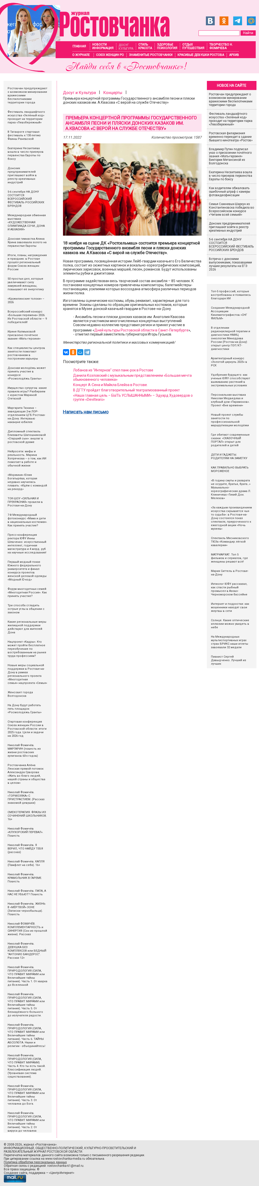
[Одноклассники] (73, 352)
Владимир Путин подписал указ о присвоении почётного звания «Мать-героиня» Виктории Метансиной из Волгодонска (230, 156)
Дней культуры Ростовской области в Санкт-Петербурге (141, 330)
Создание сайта (15, 1173)
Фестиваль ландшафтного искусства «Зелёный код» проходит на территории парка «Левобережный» (230, 119)
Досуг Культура (126, 46)
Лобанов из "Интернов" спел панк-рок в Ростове (113, 370)
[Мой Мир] (80, 352)
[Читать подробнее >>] (85, 70)
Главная (79, 46)
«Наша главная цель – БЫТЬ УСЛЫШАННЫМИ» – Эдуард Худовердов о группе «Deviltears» (133, 397)
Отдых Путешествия (193, 46)
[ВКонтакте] (66, 352)
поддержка (37, 1173)
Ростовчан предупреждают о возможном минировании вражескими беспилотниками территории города (230, 100)
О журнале (81, 55)
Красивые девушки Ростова (201, 55)
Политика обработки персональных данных (35, 1162)
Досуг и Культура (79, 92)
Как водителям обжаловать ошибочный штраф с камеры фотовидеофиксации (229, 191)
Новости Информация (103, 46)
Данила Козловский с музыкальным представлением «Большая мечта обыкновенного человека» (132, 377)
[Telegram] (87, 352)
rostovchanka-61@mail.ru (65, 1166)
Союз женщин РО (110, 55)
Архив (234, 55)
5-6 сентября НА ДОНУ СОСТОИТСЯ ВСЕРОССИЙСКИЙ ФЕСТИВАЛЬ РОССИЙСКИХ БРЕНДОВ (231, 245)
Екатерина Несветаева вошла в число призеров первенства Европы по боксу (230, 175)
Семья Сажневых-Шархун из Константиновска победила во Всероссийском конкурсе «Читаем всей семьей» (231, 209)
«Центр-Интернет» (61, 1173)
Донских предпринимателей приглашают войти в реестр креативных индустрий (229, 227)
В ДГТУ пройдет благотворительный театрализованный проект (126, 390)
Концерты (112, 92)
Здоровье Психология (167, 46)
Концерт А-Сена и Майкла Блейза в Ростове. (110, 385)
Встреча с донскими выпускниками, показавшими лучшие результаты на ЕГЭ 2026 (230, 264)
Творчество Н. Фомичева (221, 46)
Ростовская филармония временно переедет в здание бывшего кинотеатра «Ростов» (231, 136)
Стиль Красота (145, 46)
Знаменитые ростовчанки (150, 55)
